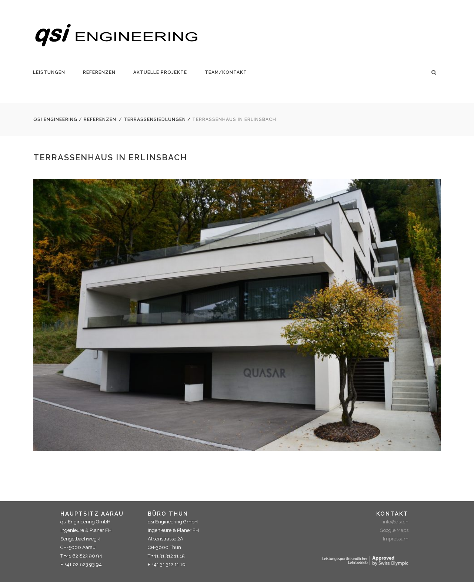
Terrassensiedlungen (155, 119)
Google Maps (394, 530)
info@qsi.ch (395, 522)
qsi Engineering (55, 119)
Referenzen (100, 119)
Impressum (395, 539)
